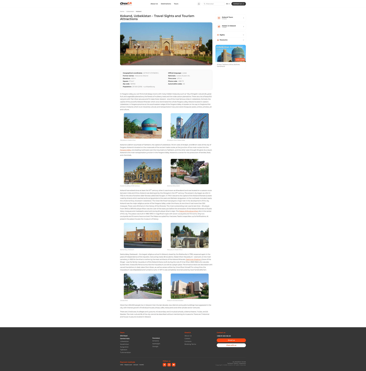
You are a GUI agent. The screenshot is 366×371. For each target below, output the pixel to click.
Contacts (188, 341)
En (227, 4)
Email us (231, 340)
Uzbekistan (130, 11)
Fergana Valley (125, 150)
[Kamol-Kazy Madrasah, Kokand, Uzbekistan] (142, 235)
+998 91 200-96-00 (224, 336)
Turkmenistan (125, 352)
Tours (176, 4)
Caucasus (156, 338)
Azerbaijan (156, 344)
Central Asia (125, 338)
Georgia (155, 346)
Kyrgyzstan (124, 347)
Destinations (166, 4)
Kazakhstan (124, 344)
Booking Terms (190, 344)
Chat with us (231, 345)
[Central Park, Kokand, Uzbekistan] (142, 286)
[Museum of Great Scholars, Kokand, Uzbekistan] (189, 286)
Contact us (237, 4)
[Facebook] (164, 364)
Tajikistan (123, 350)
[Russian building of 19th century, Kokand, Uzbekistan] (142, 171)
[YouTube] (173, 364)
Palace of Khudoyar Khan (188, 211)
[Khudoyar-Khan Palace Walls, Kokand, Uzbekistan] (189, 126)
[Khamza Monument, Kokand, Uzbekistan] (189, 171)
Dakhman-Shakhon (193, 259)
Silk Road (123, 336)
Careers (187, 338)
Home (122, 11)
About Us (154, 4)
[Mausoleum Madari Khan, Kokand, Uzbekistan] (142, 126)
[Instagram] (169, 364)
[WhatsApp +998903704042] (199, 4)
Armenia (155, 341)
